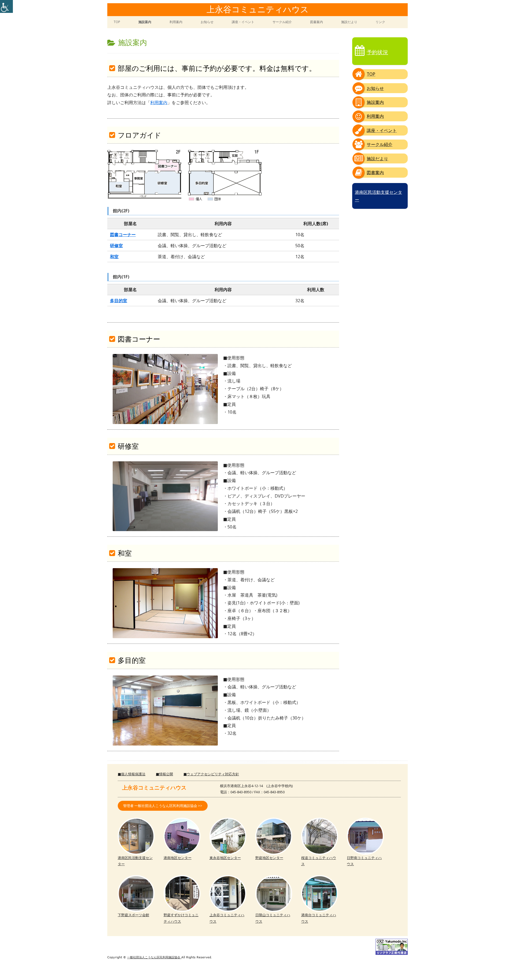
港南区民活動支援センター (378, 196)
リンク (380, 22)
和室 (114, 257)
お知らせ (207, 22)
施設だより (349, 22)
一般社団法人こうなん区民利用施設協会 (154, 957)
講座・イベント (243, 22)
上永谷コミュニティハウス (258, 10)
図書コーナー (123, 235)
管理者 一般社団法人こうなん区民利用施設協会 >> (162, 805)
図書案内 (316, 22)
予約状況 (377, 52)
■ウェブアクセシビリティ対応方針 (211, 774)
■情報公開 (164, 774)
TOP (117, 22)
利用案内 (176, 22)
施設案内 (144, 22)
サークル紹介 (282, 22)
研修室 (116, 246)
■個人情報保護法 (131, 774)
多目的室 (118, 301)
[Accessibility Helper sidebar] (6, 6)
